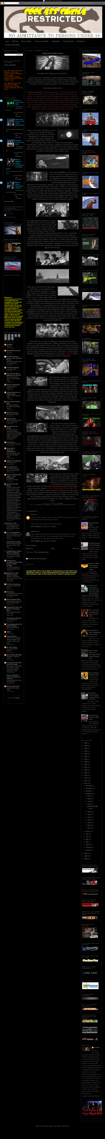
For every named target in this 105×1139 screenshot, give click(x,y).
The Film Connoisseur (14, 584)
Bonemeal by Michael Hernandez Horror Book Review (13, 406)
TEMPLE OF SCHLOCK (14, 461)
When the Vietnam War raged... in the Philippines (14, 476)
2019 (86, 762)
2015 (86, 772)
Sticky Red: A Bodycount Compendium (11, 450)
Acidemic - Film (12, 523)
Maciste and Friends (13, 686)
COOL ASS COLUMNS (41, 41)
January (88, 850)
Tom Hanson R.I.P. (12, 462)
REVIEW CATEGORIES (12, 45)
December (89, 785)
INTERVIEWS (55, 41)
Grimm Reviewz (12, 636)
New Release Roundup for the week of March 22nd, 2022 (14, 545)
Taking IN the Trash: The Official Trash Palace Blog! (14, 608)
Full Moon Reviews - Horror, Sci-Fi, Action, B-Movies (14, 358)
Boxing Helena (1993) (13, 414)
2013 (86, 778)
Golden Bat (39, 504)
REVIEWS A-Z (81, 41)
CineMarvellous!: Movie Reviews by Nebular (14, 552)
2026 (86, 743)
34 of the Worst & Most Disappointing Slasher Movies (93, 632)
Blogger (17, 698)
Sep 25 (89, 799)
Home (7, 41)
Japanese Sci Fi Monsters (52, 504)
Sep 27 (89, 796)
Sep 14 (89, 822)
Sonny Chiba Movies (68, 504)
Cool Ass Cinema (8, 213)
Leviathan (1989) (11, 369)
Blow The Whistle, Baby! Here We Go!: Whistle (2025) (13, 455)
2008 (86, 859)
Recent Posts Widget (9, 201)
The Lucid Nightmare (13, 532)
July (87, 834)
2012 (86, 780)
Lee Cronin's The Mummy (14, 444)
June (87, 836)
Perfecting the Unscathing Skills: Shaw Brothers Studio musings (14, 563)
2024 (86, 748)
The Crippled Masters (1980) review (19, 142)
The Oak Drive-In (12, 467)
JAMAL (9, 632)
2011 (86, 783)
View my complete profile (91, 1096)
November (89, 788)
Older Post (75, 548)
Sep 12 (89, 828)
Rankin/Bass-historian (14, 350)
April (87, 842)
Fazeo (32, 514)
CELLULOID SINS (68, 41)
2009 (86, 856)
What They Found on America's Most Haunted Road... (13, 378)
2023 (86, 751)
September (89, 793)
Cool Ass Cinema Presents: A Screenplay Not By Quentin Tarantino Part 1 (93, 654)
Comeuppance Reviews (14, 618)
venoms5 (33, 531)
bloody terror (11, 442)
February (89, 847)
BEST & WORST (26, 41)
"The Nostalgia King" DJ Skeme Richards (14, 625)
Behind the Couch (12, 412)
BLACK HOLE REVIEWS (14, 655)
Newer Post (29, 548)
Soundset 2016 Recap (13, 627)
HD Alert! (9, 346)
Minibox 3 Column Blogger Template (44, 1126)
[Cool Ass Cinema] (5, 215)
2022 (86, 754)
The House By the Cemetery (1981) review (93, 717)
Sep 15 (89, 820)
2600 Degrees (66, 1126)
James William (57, 1126)
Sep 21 (89, 801)
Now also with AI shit (12, 479)
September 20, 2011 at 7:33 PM (43, 541)
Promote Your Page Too (10, 217)
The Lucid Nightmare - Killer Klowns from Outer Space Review (14, 535)
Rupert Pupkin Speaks (14, 542)
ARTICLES (15, 41)
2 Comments (18, 116)
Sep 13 (89, 825)
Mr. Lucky (9, 352)
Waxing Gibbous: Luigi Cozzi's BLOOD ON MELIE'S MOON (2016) (13, 526)
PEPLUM (9, 344)
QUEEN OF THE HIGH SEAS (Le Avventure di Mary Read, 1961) (14, 578)
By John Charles (12, 647)
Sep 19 (89, 812)
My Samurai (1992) (12, 620)
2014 (86, 775)
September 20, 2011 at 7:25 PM (43, 526)
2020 (86, 759)
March (88, 844)
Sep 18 (89, 814)
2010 (86, 853)
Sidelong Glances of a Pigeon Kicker (14, 393)
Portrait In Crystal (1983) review (18, 102)
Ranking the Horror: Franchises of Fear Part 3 (18, 185)
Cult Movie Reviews (13, 367)
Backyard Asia (11, 418)
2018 (86, 764)
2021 (86, 756)
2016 (86, 770)
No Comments (18, 156)
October (88, 791)
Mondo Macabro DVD (13, 599)
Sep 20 (89, 804)
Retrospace (10, 592)
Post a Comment (31, 545)
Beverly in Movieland (13, 384)
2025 (86, 746)
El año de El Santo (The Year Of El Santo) (14, 663)
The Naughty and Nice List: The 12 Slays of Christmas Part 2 (19, 123)
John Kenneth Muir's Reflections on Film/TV (14, 374)
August (88, 831)
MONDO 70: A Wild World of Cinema (12, 574)
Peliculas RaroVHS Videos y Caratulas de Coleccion (13, 676)
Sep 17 (89, 817)
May (87, 839)
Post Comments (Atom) (41, 552)
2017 (86, 767)
